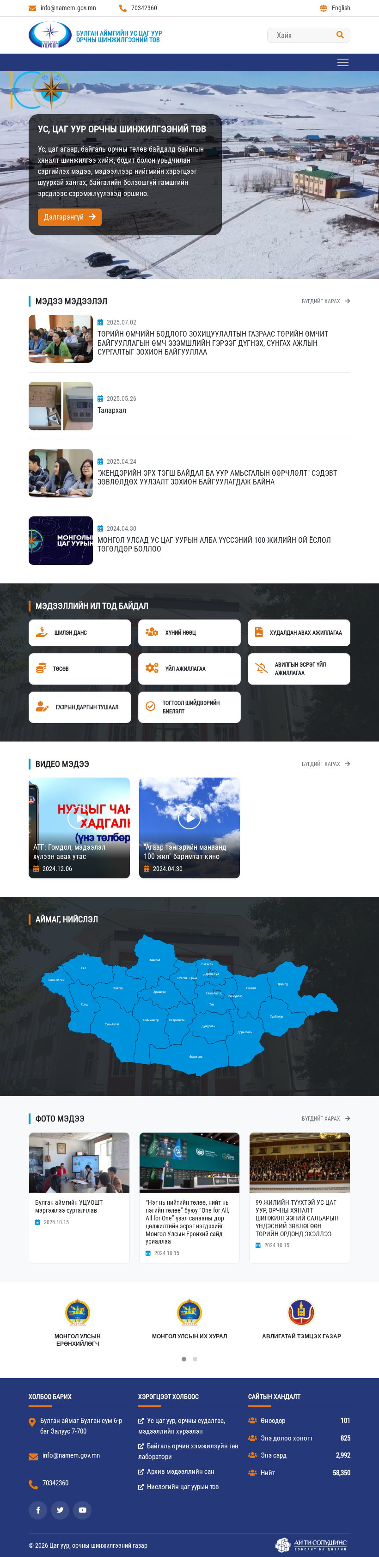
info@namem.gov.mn (68, 8)
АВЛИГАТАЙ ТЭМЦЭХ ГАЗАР (189, 1336)
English (341, 8)
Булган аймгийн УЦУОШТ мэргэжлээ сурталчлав (69, 1206)
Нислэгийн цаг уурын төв (182, 1487)
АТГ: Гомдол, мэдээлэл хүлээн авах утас (69, 852)
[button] (184, 1359)
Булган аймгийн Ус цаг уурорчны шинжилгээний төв (119, 36)
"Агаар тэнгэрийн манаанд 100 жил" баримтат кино (185, 852)
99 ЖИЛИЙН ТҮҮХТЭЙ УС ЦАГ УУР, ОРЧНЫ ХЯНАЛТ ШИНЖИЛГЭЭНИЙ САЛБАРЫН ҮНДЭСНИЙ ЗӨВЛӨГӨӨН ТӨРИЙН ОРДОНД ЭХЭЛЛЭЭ (297, 1218)
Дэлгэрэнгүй (65, 217)
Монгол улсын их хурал (77, 1336)
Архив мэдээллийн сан (180, 1471)
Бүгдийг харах (322, 301)
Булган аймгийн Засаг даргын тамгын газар (301, 1340)
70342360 (144, 8)
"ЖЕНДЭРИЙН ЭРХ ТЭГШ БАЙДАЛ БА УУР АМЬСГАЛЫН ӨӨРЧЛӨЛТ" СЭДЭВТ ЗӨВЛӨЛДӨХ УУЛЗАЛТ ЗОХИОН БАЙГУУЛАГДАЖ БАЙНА (217, 477)
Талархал (112, 410)
